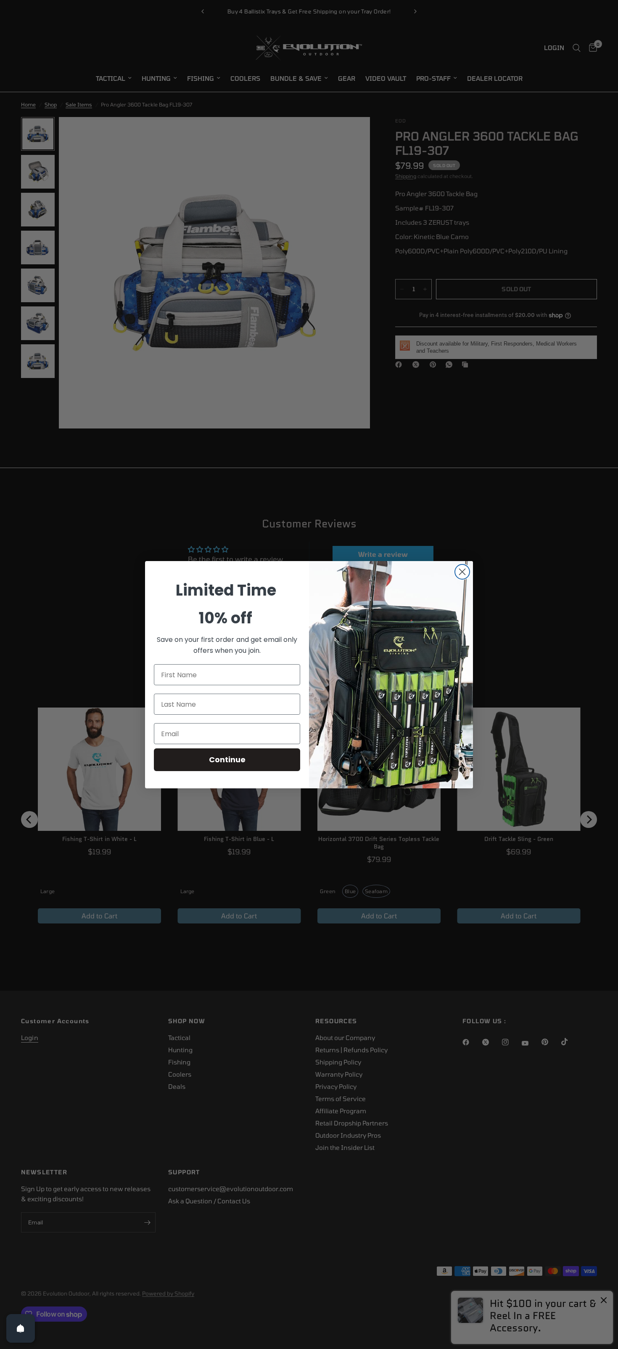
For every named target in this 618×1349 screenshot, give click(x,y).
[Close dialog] (462, 571)
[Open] (20, 1328)
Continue (227, 759)
